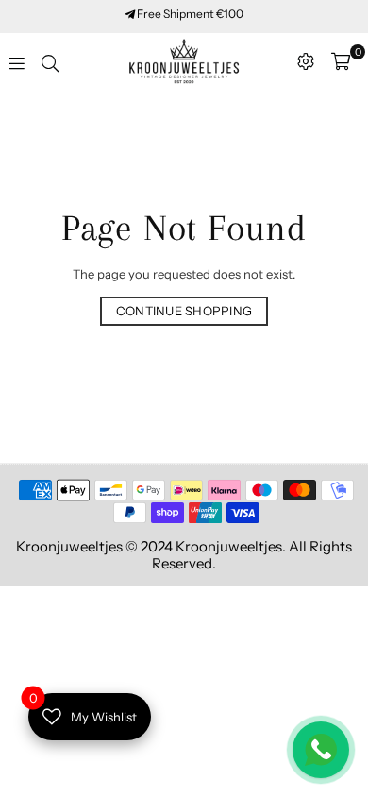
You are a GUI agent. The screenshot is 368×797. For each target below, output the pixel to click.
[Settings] (306, 61)
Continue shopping (184, 310)
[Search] (50, 61)
